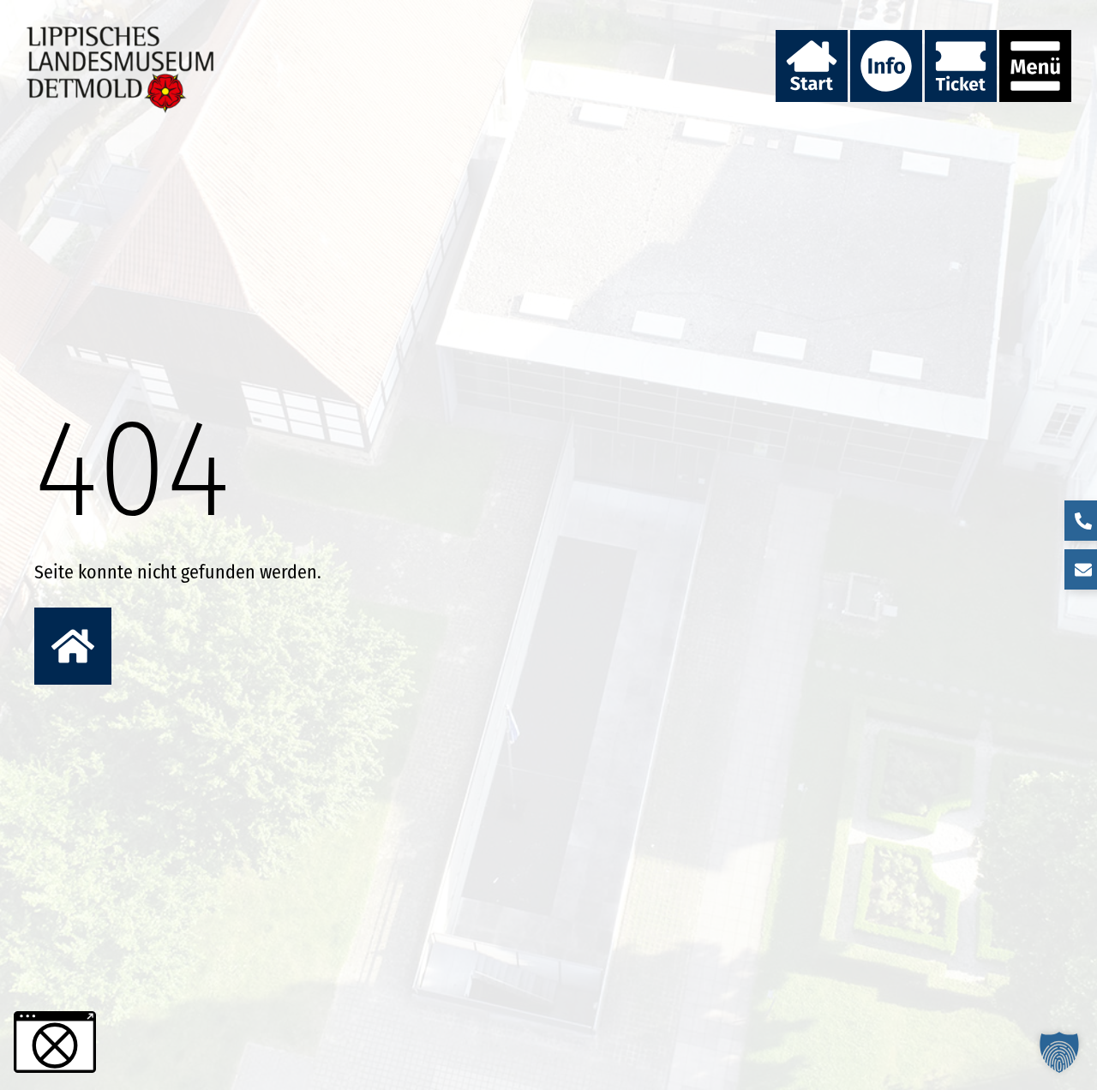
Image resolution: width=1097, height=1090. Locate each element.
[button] (1059, 1052)
